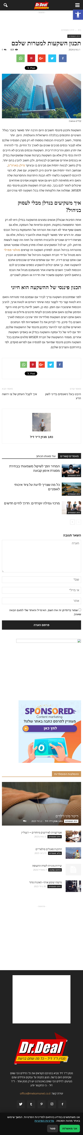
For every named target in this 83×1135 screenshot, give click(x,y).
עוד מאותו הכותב (46, 456)
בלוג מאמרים (55, 853)
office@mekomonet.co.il (35, 1093)
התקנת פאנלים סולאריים (49, 849)
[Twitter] (21, 1104)
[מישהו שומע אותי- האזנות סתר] (73, 886)
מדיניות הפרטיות (44, 1120)
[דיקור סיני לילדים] (41, 804)
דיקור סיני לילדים (67, 816)
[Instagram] (52, 1104)
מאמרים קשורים (69, 456)
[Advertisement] (41, 19)
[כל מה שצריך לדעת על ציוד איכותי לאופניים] (71, 489)
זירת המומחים (74, 36)
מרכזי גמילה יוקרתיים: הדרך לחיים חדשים (32, 503)
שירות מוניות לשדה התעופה (47, 865)
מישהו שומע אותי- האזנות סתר (45, 882)
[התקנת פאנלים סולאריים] (73, 853)
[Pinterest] (41, 1104)
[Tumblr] (31, 1104)
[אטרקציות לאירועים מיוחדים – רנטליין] (73, 836)
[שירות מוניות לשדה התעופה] (73, 869)
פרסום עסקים (55, 869)
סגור (52, 1128)
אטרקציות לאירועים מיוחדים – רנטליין (41, 832)
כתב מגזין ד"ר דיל (41, 437)
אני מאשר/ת (69, 1128)
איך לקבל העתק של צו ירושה (19, 394)
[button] (78, 15)
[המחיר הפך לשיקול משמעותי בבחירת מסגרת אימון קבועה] (71, 470)
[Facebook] (62, 1104)
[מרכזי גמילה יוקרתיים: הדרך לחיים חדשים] (71, 507)
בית (79, 30)
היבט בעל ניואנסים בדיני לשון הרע (63, 396)
